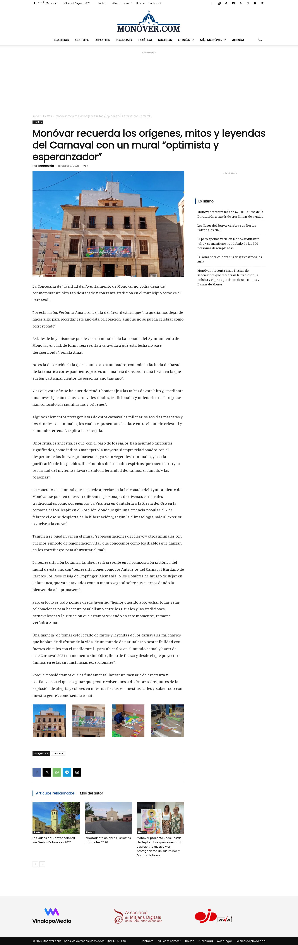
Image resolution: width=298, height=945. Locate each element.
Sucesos (165, 40)
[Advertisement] (149, 82)
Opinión (184, 40)
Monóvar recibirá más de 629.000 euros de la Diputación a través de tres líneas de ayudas (230, 214)
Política (145, 40)
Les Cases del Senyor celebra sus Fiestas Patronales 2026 (54, 840)
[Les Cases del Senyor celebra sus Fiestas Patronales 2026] (56, 818)
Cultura (82, 40)
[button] (260, 39)
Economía (124, 40)
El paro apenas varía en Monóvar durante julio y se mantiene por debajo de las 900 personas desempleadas (228, 243)
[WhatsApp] (248, 3)
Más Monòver (211, 40)
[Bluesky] (255, 3)
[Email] (77, 772)
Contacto (103, 3)
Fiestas (47, 116)
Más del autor (91, 793)
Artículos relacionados (55, 793)
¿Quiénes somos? (122, 3)
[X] (240, 3)
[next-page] (42, 864)
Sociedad (61, 40)
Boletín (140, 3)
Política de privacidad (250, 941)
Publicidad (155, 3)
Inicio (36, 116)
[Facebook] (212, 3)
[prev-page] (35, 864)
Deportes (102, 40)
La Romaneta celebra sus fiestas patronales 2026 (108, 840)
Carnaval (58, 753)
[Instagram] (219, 3)
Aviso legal (224, 941)
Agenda (238, 40)
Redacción (46, 166)
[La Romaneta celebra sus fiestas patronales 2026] (108, 818)
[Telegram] (233, 3)
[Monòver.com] (149, 21)
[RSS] (226, 3)
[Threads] (262, 3)
